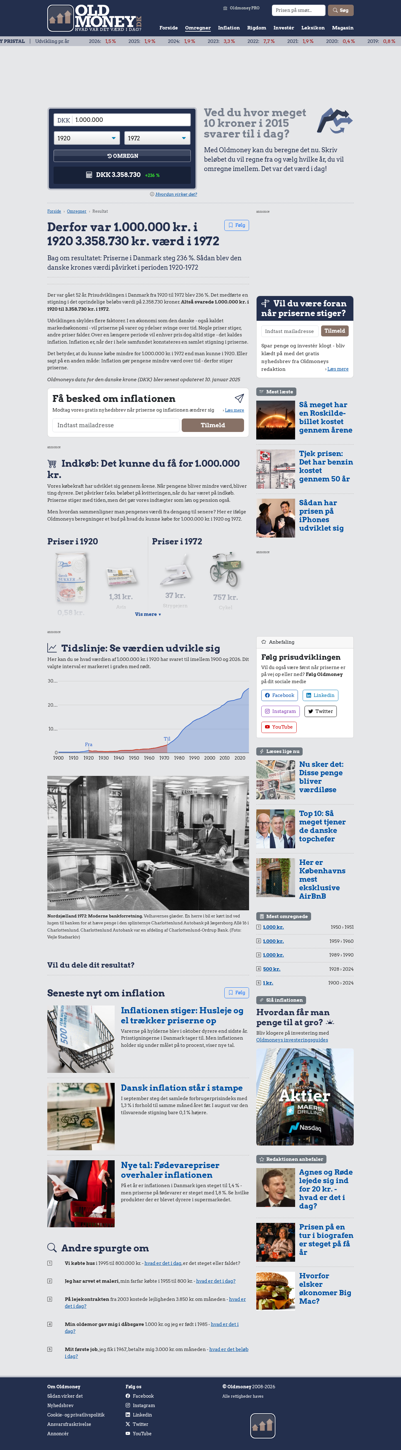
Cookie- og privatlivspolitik (76, 1414)
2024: (147, 41)
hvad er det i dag (162, 1263)
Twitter (324, 711)
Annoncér (58, 1433)
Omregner (198, 28)
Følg (240, 225)
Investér (283, 28)
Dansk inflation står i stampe (182, 1088)
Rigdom (256, 28)
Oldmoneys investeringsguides (292, 1040)
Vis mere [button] (148, 614)
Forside (168, 28)
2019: (348, 41)
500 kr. (271, 969)
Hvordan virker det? (176, 194)
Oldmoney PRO (245, 8)
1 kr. (268, 983)
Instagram (283, 711)
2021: (266, 41)
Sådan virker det (65, 1396)
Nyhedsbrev (60, 1405)
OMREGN (125, 156)
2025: (108, 41)
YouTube (282, 727)
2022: (227, 41)
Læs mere (234, 410)
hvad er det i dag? (216, 1281)
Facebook (282, 695)
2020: (306, 41)
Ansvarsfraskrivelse (69, 1424)
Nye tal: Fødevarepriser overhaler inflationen (170, 1170)
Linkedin (324, 695)
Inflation (229, 28)
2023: (187, 41)
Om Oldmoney (63, 1386)
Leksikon (313, 28)
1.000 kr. (273, 927)
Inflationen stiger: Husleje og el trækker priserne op (182, 1015)
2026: (68, 41)
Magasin (343, 28)
